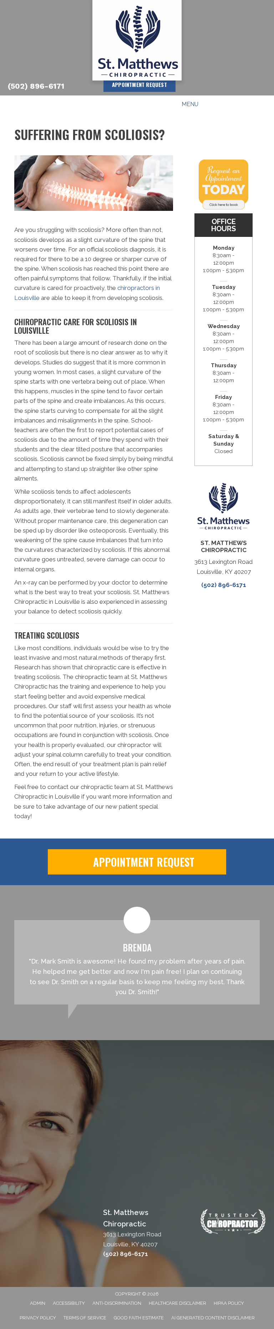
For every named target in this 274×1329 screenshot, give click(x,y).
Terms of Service (85, 1317)
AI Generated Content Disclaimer (213, 1317)
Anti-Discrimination (116, 1303)
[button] (137, 861)
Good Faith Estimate (139, 1317)
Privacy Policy (38, 1317)
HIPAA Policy (229, 1303)
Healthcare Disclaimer (177, 1303)
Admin (37, 1303)
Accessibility (69, 1303)
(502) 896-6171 (36, 86)
